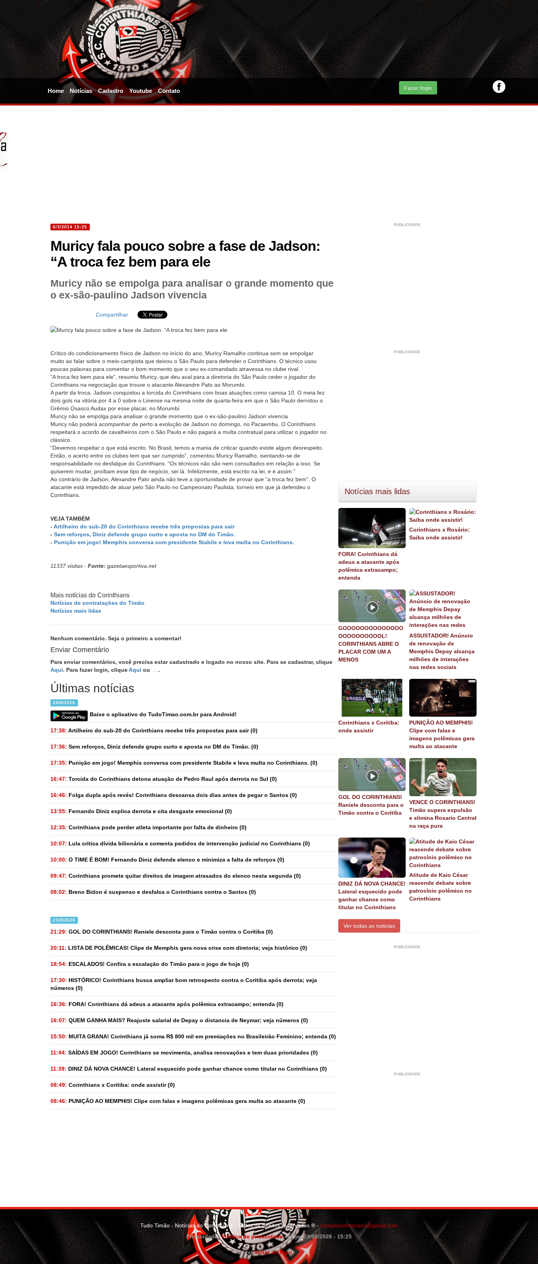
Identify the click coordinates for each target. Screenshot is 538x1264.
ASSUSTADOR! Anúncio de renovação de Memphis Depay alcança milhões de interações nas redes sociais (442, 651)
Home (56, 90)
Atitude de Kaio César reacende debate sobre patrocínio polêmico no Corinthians (440, 887)
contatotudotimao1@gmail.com (359, 1225)
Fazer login (418, 88)
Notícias (81, 90)
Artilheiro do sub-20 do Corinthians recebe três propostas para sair (144, 526)
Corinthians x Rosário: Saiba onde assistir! (439, 533)
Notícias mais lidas (75, 611)
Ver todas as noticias (369, 926)
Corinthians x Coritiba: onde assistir (368, 726)
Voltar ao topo (272, 1252)
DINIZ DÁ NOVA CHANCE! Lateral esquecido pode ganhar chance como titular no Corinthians (372, 895)
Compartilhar (112, 314)
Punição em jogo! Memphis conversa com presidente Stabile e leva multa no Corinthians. (174, 542)
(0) (154, 730)
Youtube (140, 90)
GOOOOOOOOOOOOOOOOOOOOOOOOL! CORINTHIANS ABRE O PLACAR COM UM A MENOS (370, 644)
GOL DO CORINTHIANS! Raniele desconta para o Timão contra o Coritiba (371, 805)
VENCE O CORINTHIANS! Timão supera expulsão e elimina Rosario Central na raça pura (443, 814)
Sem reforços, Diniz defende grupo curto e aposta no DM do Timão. (144, 534)
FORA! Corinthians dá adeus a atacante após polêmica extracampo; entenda (368, 566)
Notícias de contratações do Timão (97, 603)
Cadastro (110, 90)
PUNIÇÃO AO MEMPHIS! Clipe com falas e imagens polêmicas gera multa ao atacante (442, 734)
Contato (169, 90)
